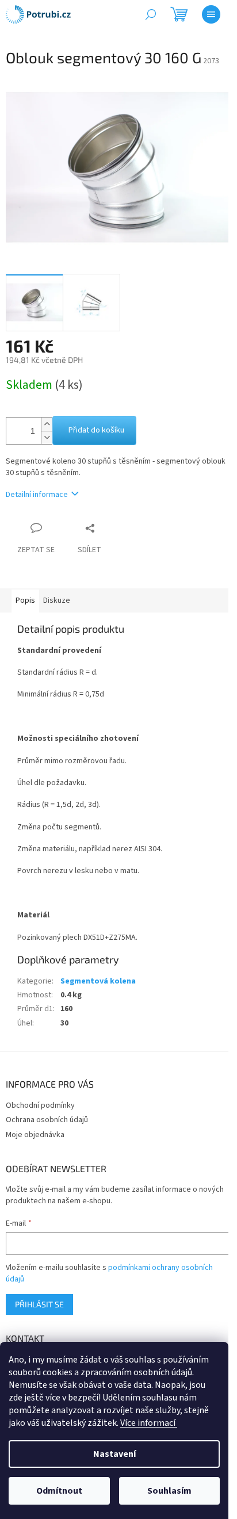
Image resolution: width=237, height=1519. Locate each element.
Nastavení (114, 1454)
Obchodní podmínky (40, 1105)
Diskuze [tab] (56, 600)
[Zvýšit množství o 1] (46, 424)
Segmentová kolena (98, 981)
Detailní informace (37, 494)
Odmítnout (59, 1490)
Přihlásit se (39, 1304)
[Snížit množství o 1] (46, 437)
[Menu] (211, 14)
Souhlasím (169, 1490)
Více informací (148, 1423)
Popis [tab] (25, 600)
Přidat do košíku (96, 430)
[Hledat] (150, 14)
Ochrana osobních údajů (47, 1120)
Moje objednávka (35, 1135)
